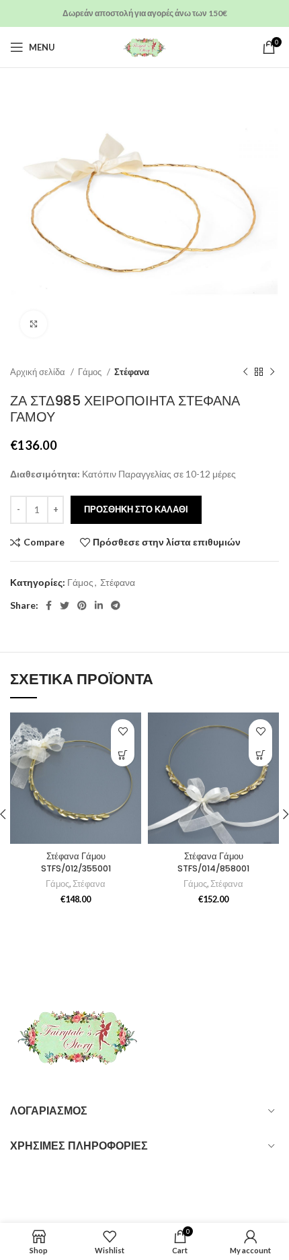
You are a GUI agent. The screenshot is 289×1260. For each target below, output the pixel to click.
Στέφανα (131, 371)
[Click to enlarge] (33, 323)
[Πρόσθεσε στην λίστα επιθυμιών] (122, 731)
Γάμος (91, 371)
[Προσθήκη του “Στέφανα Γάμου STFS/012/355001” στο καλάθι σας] (122, 754)
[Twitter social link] (64, 605)
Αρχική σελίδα (38, 371)
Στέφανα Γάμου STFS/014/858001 (213, 862)
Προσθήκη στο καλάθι (136, 509)
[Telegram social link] (115, 605)
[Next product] (272, 372)
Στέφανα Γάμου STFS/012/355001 (76, 862)
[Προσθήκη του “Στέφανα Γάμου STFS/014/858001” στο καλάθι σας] (260, 754)
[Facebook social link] (49, 605)
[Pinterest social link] (82, 605)
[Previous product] (245, 372)
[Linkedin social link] (99, 605)
